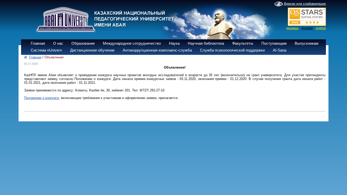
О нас (58, 43)
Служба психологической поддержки (232, 50)
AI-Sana (279, 50)
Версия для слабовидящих (304, 4)
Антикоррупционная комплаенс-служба (157, 50)
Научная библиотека (206, 43)
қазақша (292, 28)
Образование (83, 43)
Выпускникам (306, 43)
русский (307, 28)
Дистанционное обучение (92, 50)
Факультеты (242, 43)
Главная (38, 43)
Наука (174, 43)
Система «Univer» (46, 50)
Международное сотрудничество (132, 43)
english (321, 28)
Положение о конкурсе (41, 98)
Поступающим (274, 43)
